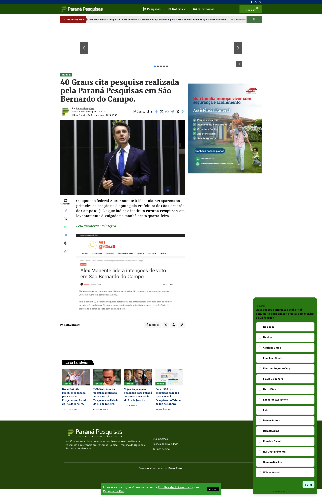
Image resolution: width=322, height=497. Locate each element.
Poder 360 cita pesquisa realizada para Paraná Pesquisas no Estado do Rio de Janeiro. (168, 396)
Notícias (66, 74)
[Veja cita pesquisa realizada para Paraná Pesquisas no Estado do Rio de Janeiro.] (138, 377)
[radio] (260, 327)
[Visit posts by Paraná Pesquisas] (65, 112)
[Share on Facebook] (156, 111)
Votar (308, 484)
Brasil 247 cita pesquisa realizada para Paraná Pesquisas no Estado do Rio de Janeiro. (74, 396)
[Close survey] (314, 301)
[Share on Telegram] (172, 111)
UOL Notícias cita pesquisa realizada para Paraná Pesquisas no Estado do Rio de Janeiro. (105, 396)
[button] (213, 489)
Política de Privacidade (175, 487)
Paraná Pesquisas (85, 108)
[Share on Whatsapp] (167, 111)
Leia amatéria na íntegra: (96, 226)
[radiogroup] (285, 399)
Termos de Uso (113, 491)
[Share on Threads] (177, 111)
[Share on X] (161, 111)
